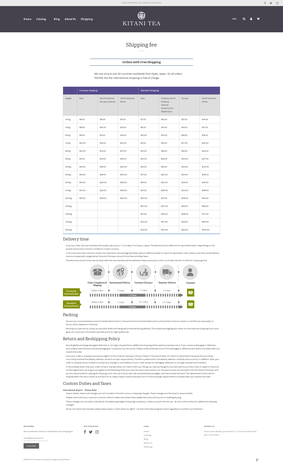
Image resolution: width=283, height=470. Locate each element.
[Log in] (251, 19)
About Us (70, 19)
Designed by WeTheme (60, 459)
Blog (57, 19)
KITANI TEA (28, 459)
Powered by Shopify (41, 459)
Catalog (41, 19)
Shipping (87, 19)
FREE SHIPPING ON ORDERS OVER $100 (141, 3)
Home (27, 19)
